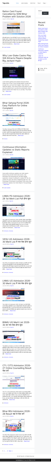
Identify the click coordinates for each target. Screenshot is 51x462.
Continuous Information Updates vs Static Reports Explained (15, 150)
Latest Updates (24, 3)
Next (11, 451)
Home (17, 3)
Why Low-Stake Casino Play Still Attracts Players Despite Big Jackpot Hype (16, 58)
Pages (44, 3)
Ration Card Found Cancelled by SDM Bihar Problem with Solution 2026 (16, 14)
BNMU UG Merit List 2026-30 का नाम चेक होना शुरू (16, 323)
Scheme (5, 138)
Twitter (42, 68)
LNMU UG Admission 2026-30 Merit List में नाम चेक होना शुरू (17, 282)
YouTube (42, 70)
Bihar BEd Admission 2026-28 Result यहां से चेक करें (16, 412)
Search (40, 10)
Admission (6, 230)
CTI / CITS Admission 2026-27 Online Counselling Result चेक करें (16, 368)
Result (39, 3)
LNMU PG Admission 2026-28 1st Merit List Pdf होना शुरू (16, 197)
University (11, 230)
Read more (16, 44)
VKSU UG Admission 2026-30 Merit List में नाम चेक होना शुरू (17, 240)
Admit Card (32, 3)
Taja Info (5, 3)
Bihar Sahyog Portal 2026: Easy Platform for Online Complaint (15, 105)
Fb (46, 68)
